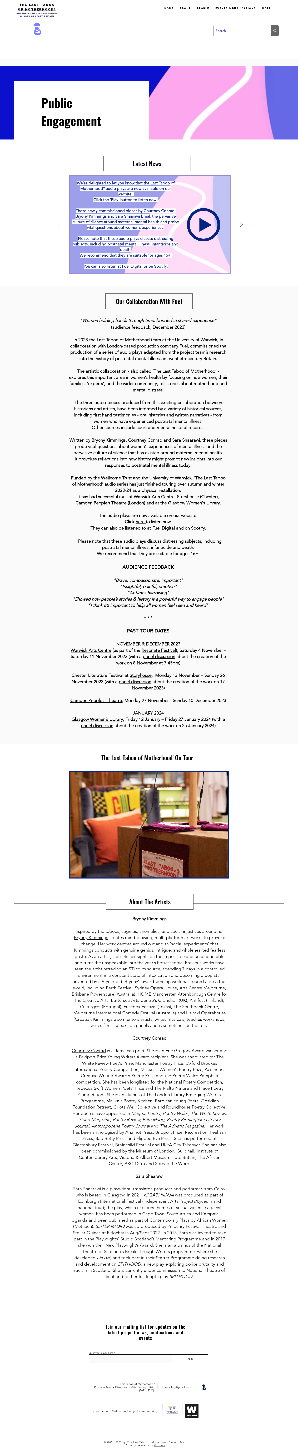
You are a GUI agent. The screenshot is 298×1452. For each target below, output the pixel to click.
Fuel (184, 346)
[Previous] (58, 224)
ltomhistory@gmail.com (176, 1387)
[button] (149, 825)
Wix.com (159, 1445)
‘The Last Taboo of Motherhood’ (185, 371)
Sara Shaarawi (87, 1188)
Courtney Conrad (89, 1050)
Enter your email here (101, 1352)
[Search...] (275, 30)
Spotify (198, 528)
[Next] (241, 224)
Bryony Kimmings (91, 937)
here (141, 521)
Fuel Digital (163, 528)
